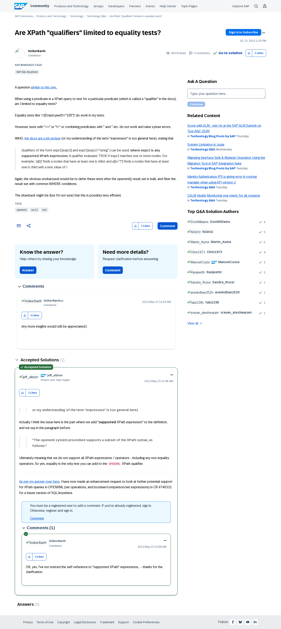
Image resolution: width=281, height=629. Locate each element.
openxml (22, 209)
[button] (249, 53)
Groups (98, 6)
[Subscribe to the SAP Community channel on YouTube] (247, 622)
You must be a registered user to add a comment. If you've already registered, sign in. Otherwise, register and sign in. (91, 508)
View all (193, 323)
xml (44, 209)
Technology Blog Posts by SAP (213, 136)
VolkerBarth (36, 51)
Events (150, 6)
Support (123, 622)
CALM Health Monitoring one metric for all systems (223, 195)
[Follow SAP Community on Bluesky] (240, 622)
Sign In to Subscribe (243, 32)
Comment (167, 226)
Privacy (28, 622)
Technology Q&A (96, 16)
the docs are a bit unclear (42, 138)
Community (39, 6)
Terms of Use (44, 622)
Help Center (168, 6)
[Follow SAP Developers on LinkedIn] (255, 622)
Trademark (107, 622)
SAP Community (24, 16)
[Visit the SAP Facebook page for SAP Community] (233, 622)
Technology (76, 16)
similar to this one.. (44, 87)
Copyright (63, 622)
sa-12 (34, 209)
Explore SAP (241, 6)
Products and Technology (71, 6)
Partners (135, 6)
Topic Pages (189, 6)
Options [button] (263, 33)
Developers (116, 6)
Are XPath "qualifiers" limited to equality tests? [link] (135, 16)
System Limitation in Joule (205, 144)
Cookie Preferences (146, 622)
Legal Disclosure (85, 622)
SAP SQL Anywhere (27, 72)
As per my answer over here (39, 481)
